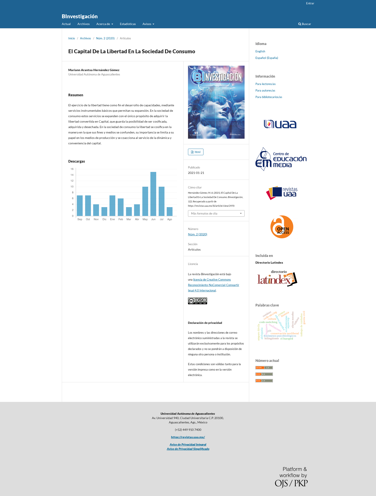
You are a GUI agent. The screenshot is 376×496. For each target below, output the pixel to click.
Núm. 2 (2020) (105, 38)
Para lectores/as (265, 84)
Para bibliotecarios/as (268, 97)
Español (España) (266, 58)
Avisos (147, 24)
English (260, 51)
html (197, 152)
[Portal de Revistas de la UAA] (281, 199)
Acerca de (103, 24)
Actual (66, 24)
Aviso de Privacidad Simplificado (188, 449)
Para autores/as (265, 90)
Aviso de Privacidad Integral (188, 444)
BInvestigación (80, 16)
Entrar (310, 3)
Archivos (83, 24)
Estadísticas (128, 24)
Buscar (306, 24)
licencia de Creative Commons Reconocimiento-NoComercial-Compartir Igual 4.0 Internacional (213, 285)
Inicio (71, 38)
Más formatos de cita (204, 213)
